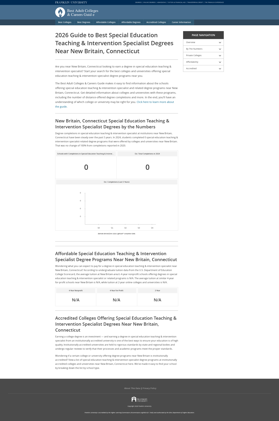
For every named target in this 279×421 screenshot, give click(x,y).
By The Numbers (194, 48)
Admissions (161, 2)
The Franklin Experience (214, 2)
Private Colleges (194, 55)
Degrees (138, 2)
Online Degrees (149, 2)
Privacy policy (149, 388)
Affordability (192, 61)
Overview (190, 42)
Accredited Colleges (156, 22)
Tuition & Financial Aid (176, 2)
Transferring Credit (195, 2)
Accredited (191, 68)
